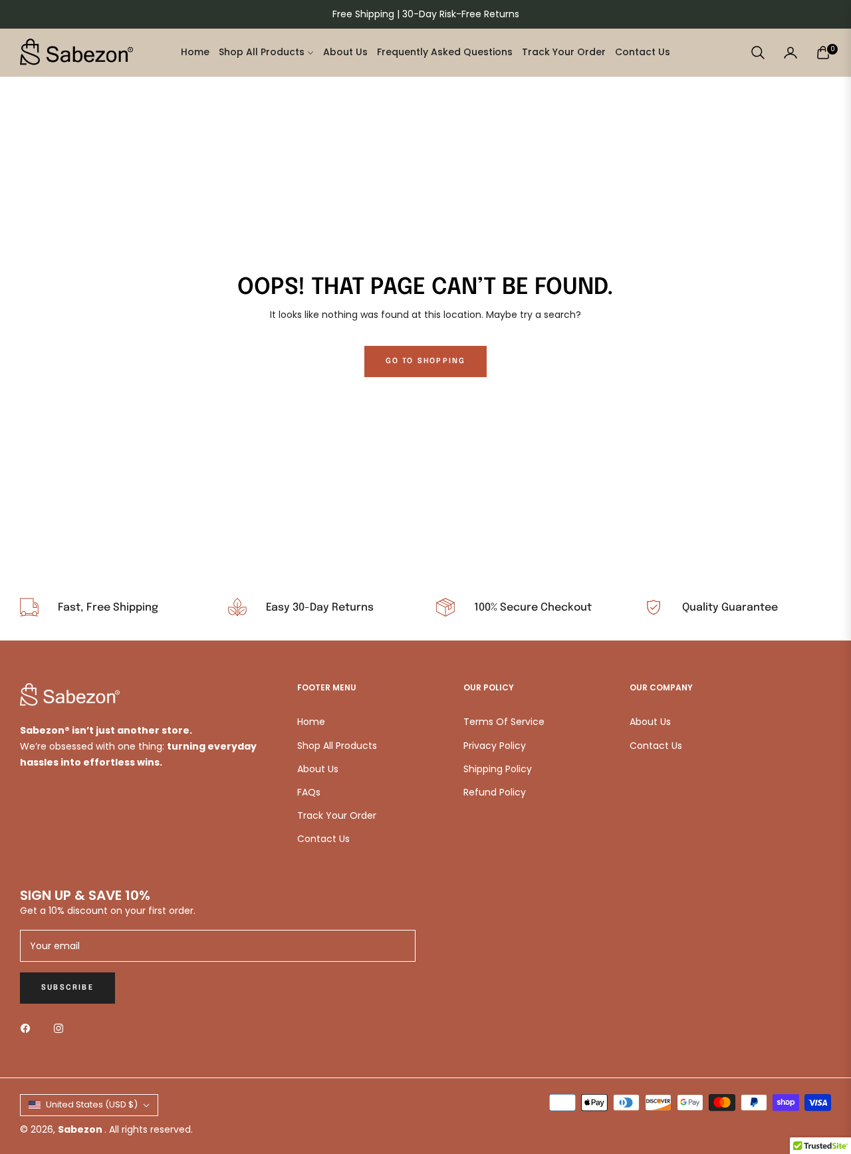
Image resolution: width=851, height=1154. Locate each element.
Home (311, 721)
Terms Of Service (504, 721)
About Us (317, 769)
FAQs (308, 792)
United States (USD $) (92, 1104)
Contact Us (323, 838)
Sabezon (81, 1129)
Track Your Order (336, 815)
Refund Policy (494, 792)
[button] (758, 53)
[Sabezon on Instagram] (61, 1028)
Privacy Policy (494, 745)
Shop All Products (337, 745)
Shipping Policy (497, 769)
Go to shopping (426, 361)
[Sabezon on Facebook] (28, 1028)
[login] (790, 52)
